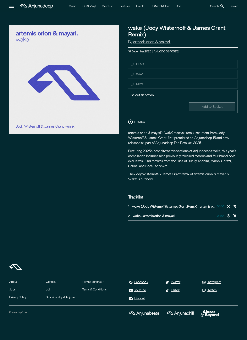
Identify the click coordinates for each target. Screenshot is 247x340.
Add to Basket (212, 106)
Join (178, 6)
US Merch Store (160, 6)
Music (72, 6)
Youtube (140, 290)
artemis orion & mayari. (151, 41)
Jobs (12, 289)
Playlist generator (92, 282)
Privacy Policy (17, 297)
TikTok (175, 290)
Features (124, 6)
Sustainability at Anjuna (60, 297)
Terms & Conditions (94, 289)
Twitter (175, 282)
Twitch (212, 290)
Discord (139, 298)
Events (140, 6)
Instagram (214, 282)
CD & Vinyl (89, 6)
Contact (51, 282)
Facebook (141, 282)
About (13, 282)
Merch (105, 6)
